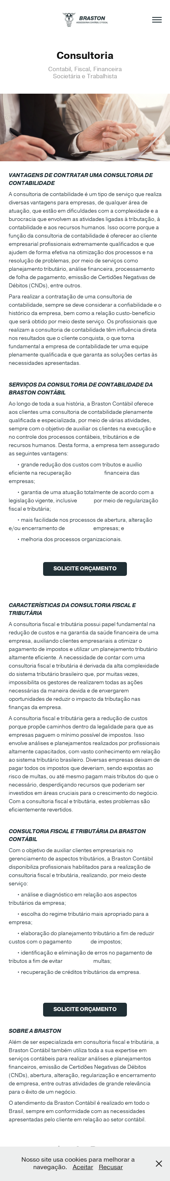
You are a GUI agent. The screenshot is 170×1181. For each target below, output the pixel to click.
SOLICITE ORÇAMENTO (85, 568)
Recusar (111, 1167)
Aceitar (83, 1167)
